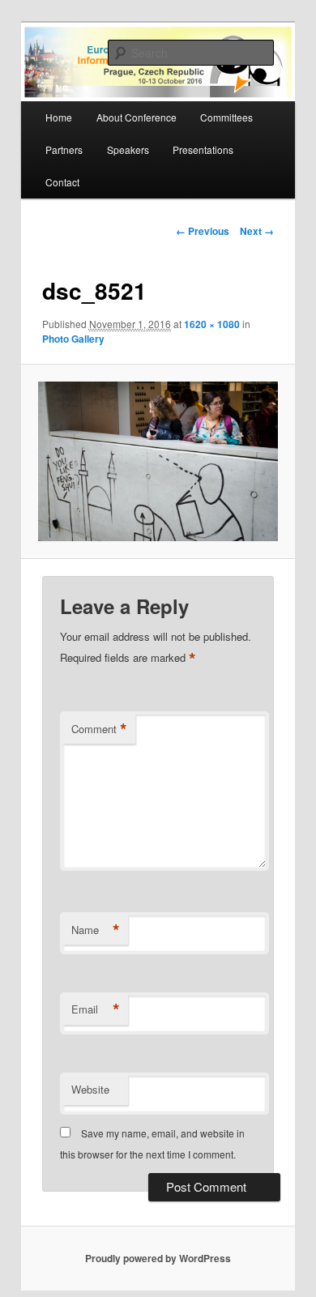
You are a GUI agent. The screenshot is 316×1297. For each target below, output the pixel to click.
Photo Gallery (73, 338)
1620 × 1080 (212, 324)
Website (90, 1089)
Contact (62, 182)
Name (95, 930)
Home (58, 117)
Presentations (203, 149)
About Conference (136, 117)
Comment (99, 729)
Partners (64, 149)
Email (95, 1009)
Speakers (128, 149)
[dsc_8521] (157, 461)
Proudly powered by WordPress (158, 1258)
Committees (226, 117)
